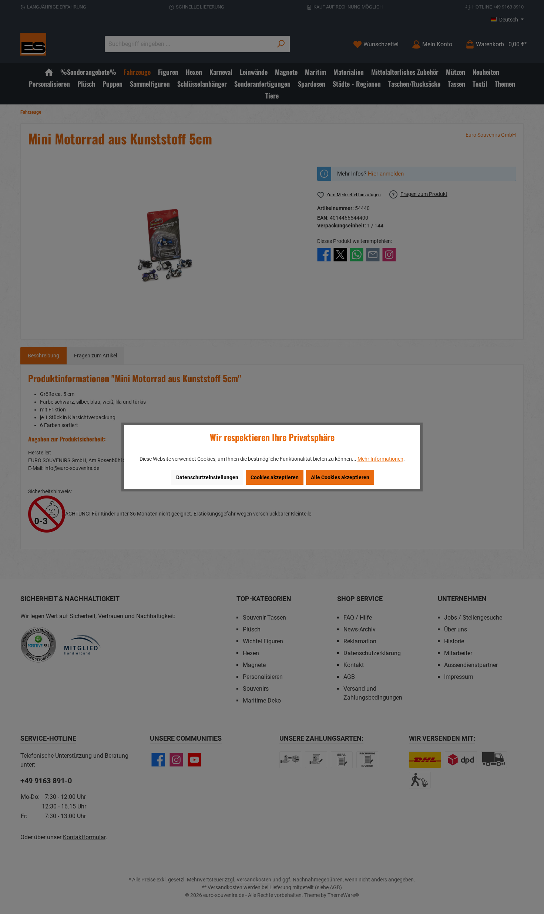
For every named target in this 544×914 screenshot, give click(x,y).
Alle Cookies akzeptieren (340, 477)
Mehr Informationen (380, 459)
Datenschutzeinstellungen (207, 477)
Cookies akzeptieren (275, 477)
